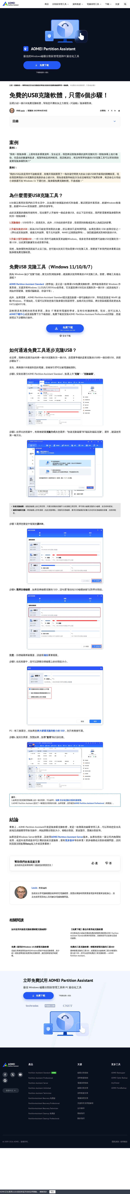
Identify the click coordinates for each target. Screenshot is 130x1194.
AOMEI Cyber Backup (119, 1078)
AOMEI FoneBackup (118, 1088)
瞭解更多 (43, 1192)
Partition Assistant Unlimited (39, 1088)
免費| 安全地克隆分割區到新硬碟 (68, 800)
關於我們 (81, 1118)
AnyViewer (115, 1083)
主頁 (10, 85)
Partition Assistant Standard (39, 1073)
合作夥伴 (81, 1108)
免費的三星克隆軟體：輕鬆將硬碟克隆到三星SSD (92, 947)
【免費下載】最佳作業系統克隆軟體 (86, 929)
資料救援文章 (82, 1093)
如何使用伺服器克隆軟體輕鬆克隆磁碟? (29, 929)
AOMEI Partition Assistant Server (67, 836)
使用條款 (123, 1141)
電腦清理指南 (82, 1083)
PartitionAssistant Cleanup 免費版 (41, 1113)
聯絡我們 (81, 1113)
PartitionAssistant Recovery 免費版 (41, 1098)
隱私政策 (115, 1141)
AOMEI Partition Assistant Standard (26, 284)
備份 (46, 655)
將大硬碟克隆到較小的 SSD (51, 730)
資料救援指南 (82, 1078)
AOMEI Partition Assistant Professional (89, 803)
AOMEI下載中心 (17, 314)
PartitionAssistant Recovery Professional (44, 1103)
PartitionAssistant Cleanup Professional (43, 1118)
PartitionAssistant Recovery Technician (43, 1108)
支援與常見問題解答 (85, 1103)
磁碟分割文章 (82, 1088)
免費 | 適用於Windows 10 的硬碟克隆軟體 (30, 947)
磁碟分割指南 (82, 1073)
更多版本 (69, 840)
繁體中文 (10, 1090)
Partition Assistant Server (38, 1083)
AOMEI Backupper (118, 1073)
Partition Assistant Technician (39, 1093)
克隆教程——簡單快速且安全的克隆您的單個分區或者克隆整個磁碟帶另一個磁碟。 (42, 85)
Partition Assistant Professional (40, 1078)
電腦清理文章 (82, 1098)
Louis (22, 110)
